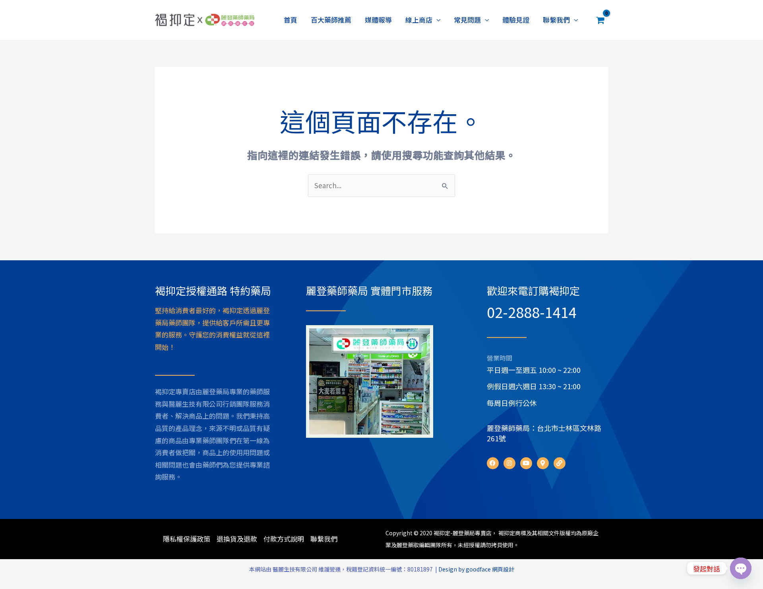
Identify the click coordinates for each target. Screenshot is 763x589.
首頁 (290, 20)
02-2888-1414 (532, 311)
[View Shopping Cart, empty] (600, 20)
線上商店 (418, 20)
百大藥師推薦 (331, 20)
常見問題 (467, 20)
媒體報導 (378, 20)
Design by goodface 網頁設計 (476, 569)
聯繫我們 (556, 20)
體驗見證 (515, 20)
